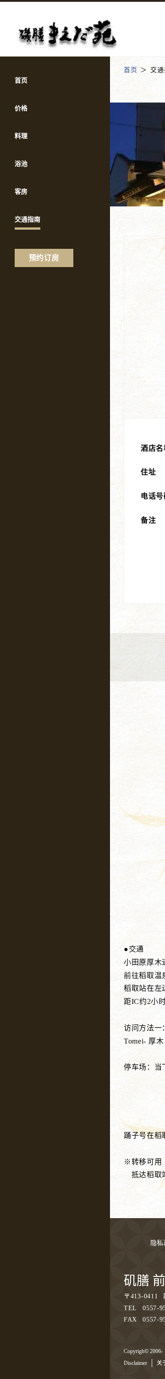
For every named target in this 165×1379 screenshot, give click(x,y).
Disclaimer (135, 1363)
